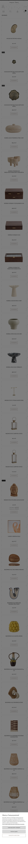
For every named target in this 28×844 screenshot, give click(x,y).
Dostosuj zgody (14, 831)
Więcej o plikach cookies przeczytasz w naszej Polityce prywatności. (13, 824)
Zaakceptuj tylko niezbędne (14, 827)
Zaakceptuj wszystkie (14, 835)
